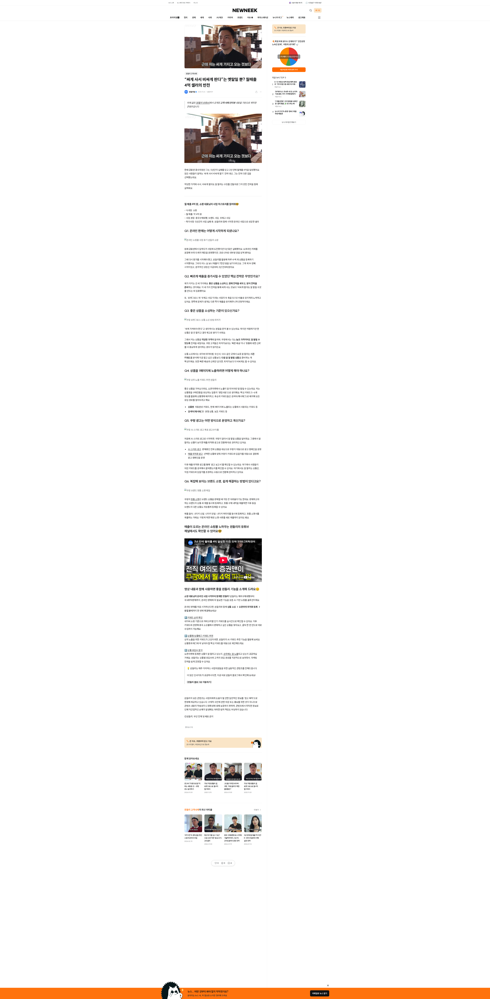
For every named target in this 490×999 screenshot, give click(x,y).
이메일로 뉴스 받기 (319, 993)
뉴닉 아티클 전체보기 (289, 122)
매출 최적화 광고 (195, 453)
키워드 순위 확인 (195, 617)
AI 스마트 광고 (194, 449)
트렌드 (240, 17)
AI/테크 (219, 17)
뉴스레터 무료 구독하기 (183, 3)
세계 (202, 17)
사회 (210, 17)
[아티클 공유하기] (256, 92)
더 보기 (256, 810)
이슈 (249, 17)
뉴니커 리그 (277, 17)
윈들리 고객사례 (191, 73)
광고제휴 (301, 17)
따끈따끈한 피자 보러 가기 (289, 70)
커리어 (230, 17)
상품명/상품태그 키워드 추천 (200, 635)
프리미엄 (173, 17)
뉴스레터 (290, 17)
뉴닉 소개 (171, 3)
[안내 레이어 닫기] (328, 985)
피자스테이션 (263, 17)
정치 (185, 17)
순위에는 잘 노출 (230, 653)
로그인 (317, 10)
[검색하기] (310, 10)
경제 (194, 17)
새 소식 (195, 3)
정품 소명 (195, 499)
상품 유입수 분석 (195, 650)
